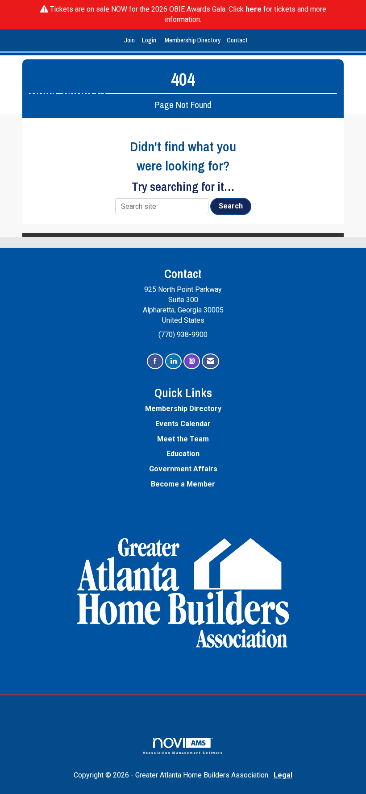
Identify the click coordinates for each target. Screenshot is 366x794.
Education (183, 453)
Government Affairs (183, 469)
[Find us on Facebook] (155, 361)
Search (231, 206)
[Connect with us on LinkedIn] (173, 361)
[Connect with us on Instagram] (191, 361)
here (253, 9)
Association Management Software (183, 752)
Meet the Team (183, 439)
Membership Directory (192, 40)
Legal (283, 775)
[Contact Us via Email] (210, 361)
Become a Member (183, 484)
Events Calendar (183, 424)
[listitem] (130, 40)
